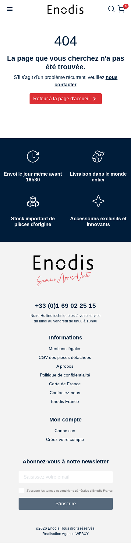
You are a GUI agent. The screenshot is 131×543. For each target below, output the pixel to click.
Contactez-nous (65, 392)
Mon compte (65, 420)
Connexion (65, 430)
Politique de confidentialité (65, 375)
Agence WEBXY (75, 534)
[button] (9, 9)
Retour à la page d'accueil (65, 98)
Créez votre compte (65, 439)
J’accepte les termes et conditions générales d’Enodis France (70, 490)
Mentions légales (65, 348)
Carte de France (65, 383)
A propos (64, 366)
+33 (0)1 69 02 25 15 (65, 305)
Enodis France (65, 401)
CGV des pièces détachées (65, 357)
